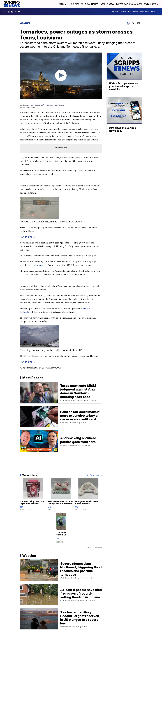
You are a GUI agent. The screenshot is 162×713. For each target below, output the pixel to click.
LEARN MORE (27, 236)
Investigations (124, 4)
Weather (25, 23)
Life (129, 11)
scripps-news (12, 12)
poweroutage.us (39, 264)
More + (153, 11)
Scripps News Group (31, 105)
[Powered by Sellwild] (98, 547)
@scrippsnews (20, 12)
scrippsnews (6, 12)
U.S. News (74, 4)
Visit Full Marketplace (94, 475)
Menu (61, 4)
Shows (138, 4)
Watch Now (150, 4)
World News (108, 4)
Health (95, 4)
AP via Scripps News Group (52, 105)
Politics (85, 4)
